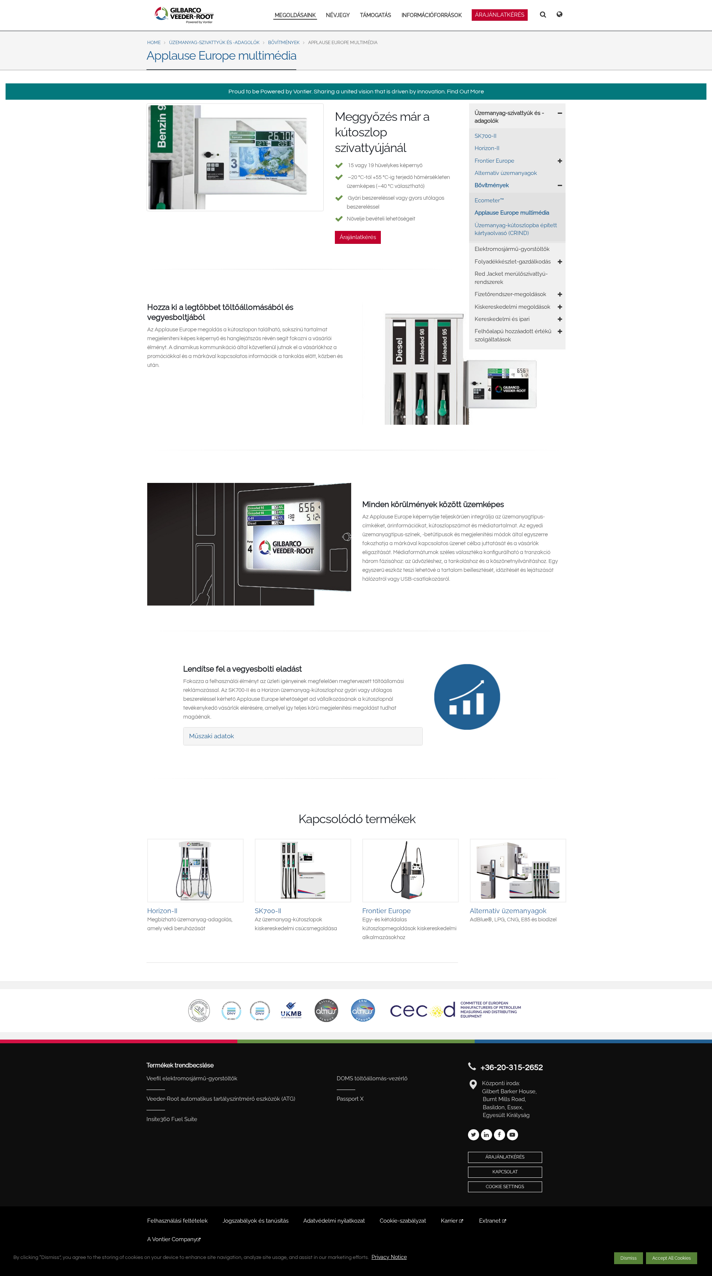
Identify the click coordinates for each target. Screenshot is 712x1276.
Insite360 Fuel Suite (171, 1119)
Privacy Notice (389, 1257)
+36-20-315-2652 (512, 1067)
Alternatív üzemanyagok (506, 173)
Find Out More (465, 92)
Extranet (490, 1220)
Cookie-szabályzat (403, 1220)
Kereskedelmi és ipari (502, 319)
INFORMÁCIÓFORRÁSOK (432, 15)
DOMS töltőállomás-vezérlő (372, 1078)
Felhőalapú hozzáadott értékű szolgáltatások (513, 335)
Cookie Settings (505, 1186)
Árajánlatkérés (358, 237)
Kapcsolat (505, 1171)
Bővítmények (284, 42)
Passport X (350, 1099)
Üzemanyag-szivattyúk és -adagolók (214, 42)
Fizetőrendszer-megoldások (510, 294)
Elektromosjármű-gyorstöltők (512, 249)
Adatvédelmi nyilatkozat (334, 1220)
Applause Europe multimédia (512, 212)
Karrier (450, 1220)
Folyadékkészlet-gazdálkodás (513, 261)
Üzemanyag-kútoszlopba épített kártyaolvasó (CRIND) (516, 229)
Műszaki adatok (211, 736)
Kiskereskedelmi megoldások (512, 307)
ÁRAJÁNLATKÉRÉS (499, 14)
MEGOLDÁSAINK (295, 15)
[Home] (184, 15)
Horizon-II (487, 148)
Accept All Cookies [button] (671, 1258)
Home (154, 42)
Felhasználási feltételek (177, 1220)
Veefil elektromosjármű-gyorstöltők (191, 1078)
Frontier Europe (494, 161)
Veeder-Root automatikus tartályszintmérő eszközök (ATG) (220, 1099)
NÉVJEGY (338, 15)
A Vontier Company (172, 1239)
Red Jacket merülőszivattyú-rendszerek (511, 278)
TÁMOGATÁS (375, 15)
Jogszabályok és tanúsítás (255, 1220)
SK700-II (486, 136)
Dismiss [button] (628, 1258)
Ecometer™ (489, 200)
